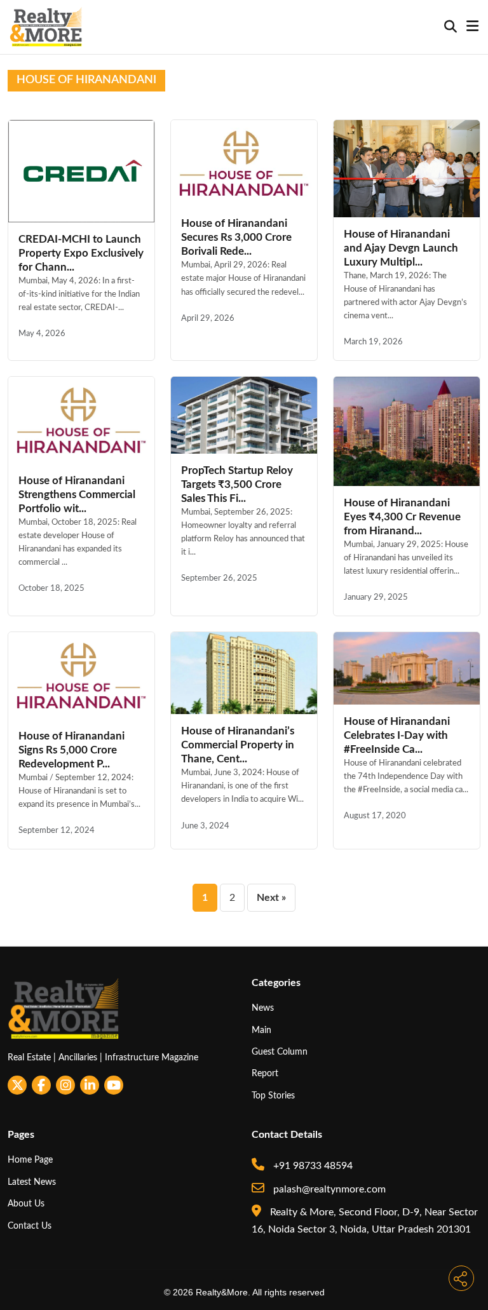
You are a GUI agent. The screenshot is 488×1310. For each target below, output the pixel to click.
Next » (271, 898)
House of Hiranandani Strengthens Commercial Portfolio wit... (76, 494)
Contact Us (29, 1226)
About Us (26, 1203)
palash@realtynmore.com (328, 1189)
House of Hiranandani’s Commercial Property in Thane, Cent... (237, 745)
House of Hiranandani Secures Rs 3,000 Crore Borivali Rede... (236, 237)
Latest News (32, 1182)
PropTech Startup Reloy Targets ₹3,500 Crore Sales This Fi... (237, 484)
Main (261, 1030)
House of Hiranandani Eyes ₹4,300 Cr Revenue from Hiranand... (402, 516)
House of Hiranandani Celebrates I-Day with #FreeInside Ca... (397, 735)
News (263, 1008)
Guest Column (280, 1052)
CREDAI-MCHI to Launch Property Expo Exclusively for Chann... (81, 253)
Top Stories (273, 1095)
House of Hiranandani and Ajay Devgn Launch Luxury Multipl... (401, 248)
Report (265, 1073)
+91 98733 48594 (312, 1166)
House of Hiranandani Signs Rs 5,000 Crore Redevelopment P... (71, 750)
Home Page (30, 1160)
